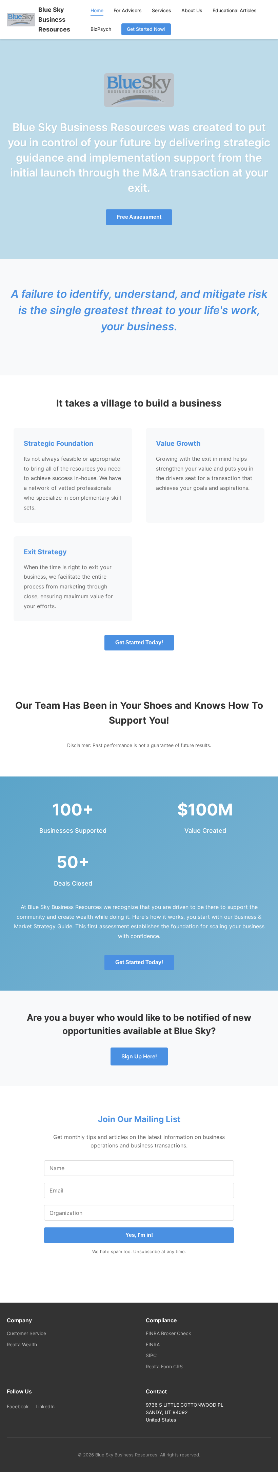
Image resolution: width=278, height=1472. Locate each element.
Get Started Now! (146, 29)
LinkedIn (45, 1406)
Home (97, 10)
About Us (191, 10)
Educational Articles (235, 10)
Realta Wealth (22, 1344)
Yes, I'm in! (139, 1235)
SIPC (151, 1355)
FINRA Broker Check (168, 1333)
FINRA (153, 1344)
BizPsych (101, 29)
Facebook (18, 1406)
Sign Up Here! (139, 1056)
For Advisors (128, 10)
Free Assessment (139, 217)
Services (161, 10)
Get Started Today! (139, 642)
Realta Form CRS (164, 1366)
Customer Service (26, 1333)
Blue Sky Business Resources (54, 19)
